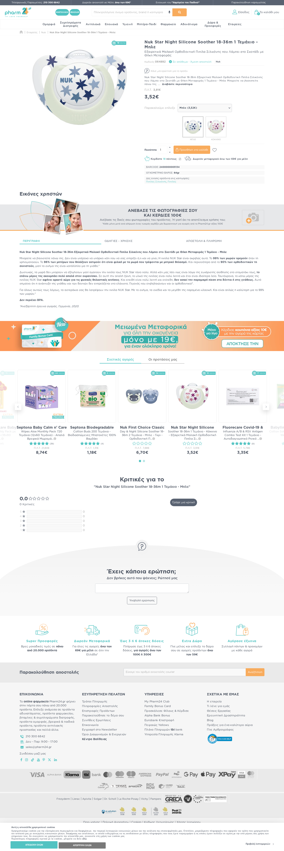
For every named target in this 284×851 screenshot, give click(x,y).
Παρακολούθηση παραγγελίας (248, 2)
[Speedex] (135, 786)
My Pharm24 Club (156, 701)
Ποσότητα (150, 150)
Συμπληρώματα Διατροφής (70, 24)
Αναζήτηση (255, 672)
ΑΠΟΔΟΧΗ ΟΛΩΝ (34, 845)
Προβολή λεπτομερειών (258, 844)
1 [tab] (140, 460)
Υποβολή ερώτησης (142, 600)
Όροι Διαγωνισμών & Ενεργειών (104, 734)
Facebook (22, 759)
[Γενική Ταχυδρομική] (118, 786)
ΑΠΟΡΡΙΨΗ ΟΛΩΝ (82, 845)
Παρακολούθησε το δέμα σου (103, 715)
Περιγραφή (31, 241)
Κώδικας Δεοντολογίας (159, 822)
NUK (173, 258)
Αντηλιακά (93, 24)
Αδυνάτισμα (189, 24)
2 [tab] (143, 460)
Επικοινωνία (90, 725)
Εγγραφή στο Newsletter (99, 729)
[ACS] (181, 786)
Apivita (86, 799)
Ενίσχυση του (178, 2)
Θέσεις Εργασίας (219, 710)
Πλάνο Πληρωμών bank (163, 729)
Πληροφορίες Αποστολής (100, 706)
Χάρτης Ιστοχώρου (189, 822)
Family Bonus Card (157, 706)
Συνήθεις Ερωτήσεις (96, 720)
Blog (210, 720)
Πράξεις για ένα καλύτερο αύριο (230, 725)
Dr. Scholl (110, 799)
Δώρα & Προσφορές (213, 24)
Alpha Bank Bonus (157, 715)
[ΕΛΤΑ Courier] (103, 786)
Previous (18, 406)
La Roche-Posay (128, 799)
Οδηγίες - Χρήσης (119, 241)
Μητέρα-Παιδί (146, 24)
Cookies (136, 822)
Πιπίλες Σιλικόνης (156, 182)
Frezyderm (63, 799)
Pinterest (44, 759)
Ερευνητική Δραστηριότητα (226, 715)
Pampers (155, 799)
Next (266, 406)
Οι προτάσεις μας (162, 359)
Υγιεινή (127, 24)
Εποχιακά (111, 24)
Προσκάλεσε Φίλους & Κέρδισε (166, 710)
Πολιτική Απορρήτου (116, 822)
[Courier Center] (166, 786)
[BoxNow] (150, 786)
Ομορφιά (49, 24)
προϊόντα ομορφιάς (33, 721)
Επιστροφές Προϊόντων (98, 710)
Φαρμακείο (168, 24)
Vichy (144, 799)
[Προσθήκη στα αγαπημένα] (215, 150)
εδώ (84, 839)
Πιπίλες (172, 182)
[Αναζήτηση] (179, 12)
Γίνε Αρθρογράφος (220, 729)
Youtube (38, 759)
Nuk (218, 62)
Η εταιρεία (214, 701)
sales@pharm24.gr (39, 747)
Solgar (98, 799)
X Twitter (49, 759)
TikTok (32, 759)
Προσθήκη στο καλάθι (193, 150)
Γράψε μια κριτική (183, 502)
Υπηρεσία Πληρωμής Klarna (163, 734)
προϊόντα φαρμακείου (57, 713)
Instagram (26, 759)
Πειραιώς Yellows (156, 725)
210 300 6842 (35, 736)
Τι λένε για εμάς (218, 706)
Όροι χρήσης (91, 822)
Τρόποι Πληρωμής (94, 701)
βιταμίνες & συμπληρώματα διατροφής (47, 717)
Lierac (76, 799)
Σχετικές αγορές (120, 359)
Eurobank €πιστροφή (159, 720)
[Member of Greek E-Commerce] (174, 799)
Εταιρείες (235, 24)
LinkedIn (55, 759)
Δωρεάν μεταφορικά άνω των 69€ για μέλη (220, 159)
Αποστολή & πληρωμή (204, 241)
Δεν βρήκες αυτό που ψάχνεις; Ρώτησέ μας (142, 578)
